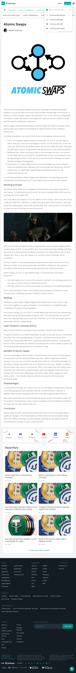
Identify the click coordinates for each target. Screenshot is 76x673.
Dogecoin (45, 577)
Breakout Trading (16, 599)
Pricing (19, 625)
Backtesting (17, 569)
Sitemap (19, 636)
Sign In (60, 3)
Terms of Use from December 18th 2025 (25, 608)
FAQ (2, 645)
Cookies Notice (6, 608)
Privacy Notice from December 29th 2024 (52, 608)
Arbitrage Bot (5, 580)
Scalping (4, 596)
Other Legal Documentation (10, 611)
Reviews (3, 648)
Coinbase (34, 574)
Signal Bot (4, 572)
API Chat (61, 569)
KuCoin (34, 580)
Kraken (45, 569)
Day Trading (5, 599)
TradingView (5, 577)
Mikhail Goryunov (15, 30)
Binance (34, 566)
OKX (33, 577)
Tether (45, 572)
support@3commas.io (8, 658)
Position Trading (55, 596)
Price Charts (20, 633)
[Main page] (5, 10)
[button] (72, 669)
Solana (45, 580)
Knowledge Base (6, 642)
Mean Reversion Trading (40, 596)
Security (19, 639)
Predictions (20, 642)
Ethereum (46, 574)
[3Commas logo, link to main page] (8, 3)
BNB (44, 583)
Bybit (33, 586)
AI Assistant (17, 572)
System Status (18, 566)
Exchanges (4, 586)
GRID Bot (4, 566)
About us (4, 625)
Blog (2, 639)
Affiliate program (6, 631)
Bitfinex (34, 572)
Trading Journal (19, 574)
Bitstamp (34, 569)
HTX (33, 583)
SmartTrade (5, 574)
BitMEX (45, 566)
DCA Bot (3, 569)
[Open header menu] (74, 3)
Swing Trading (13, 596)
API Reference (63, 566)
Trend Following (25, 596)
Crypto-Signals (5, 583)
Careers (3, 628)
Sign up (67, 3)
